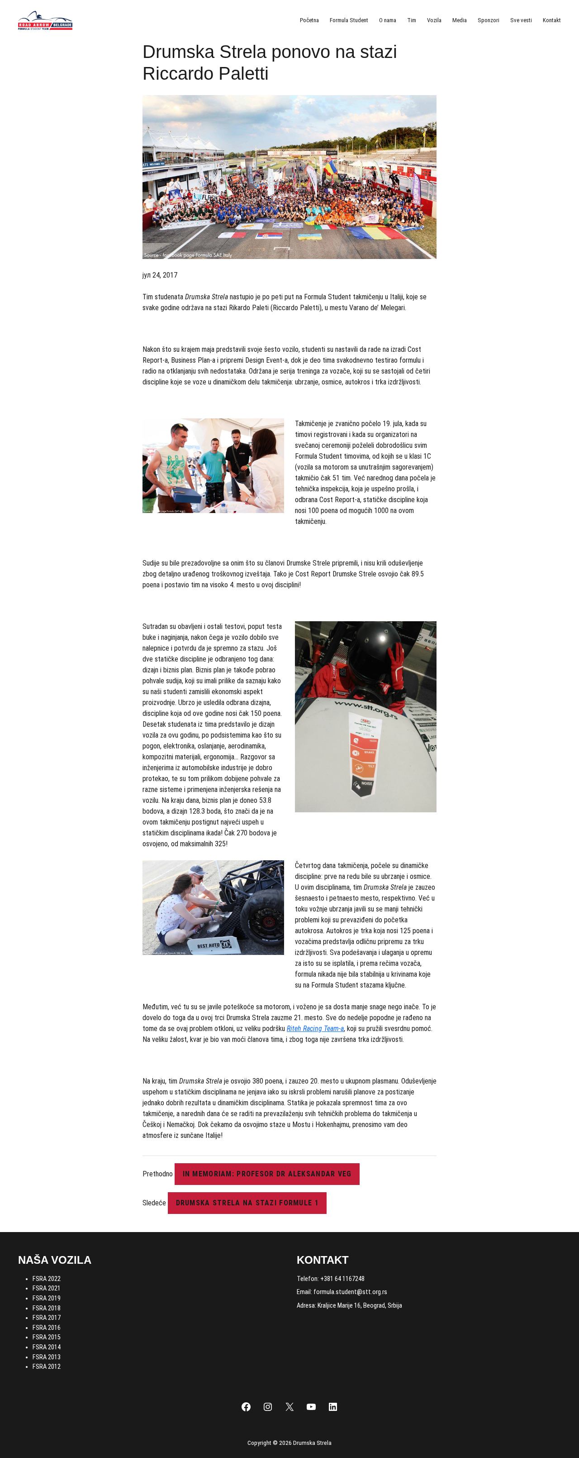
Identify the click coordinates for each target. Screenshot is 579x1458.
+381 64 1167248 (342, 1279)
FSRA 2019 (47, 1298)
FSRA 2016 (47, 1328)
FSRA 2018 (47, 1308)
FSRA (40, 1347)
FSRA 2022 (47, 1279)
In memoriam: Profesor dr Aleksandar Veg (267, 1174)
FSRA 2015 (47, 1337)
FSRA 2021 (47, 1288)
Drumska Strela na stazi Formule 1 (247, 1203)
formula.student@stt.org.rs (350, 1292)
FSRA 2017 (47, 1318)
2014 (54, 1347)
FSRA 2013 (47, 1357)
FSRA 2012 (47, 1367)
